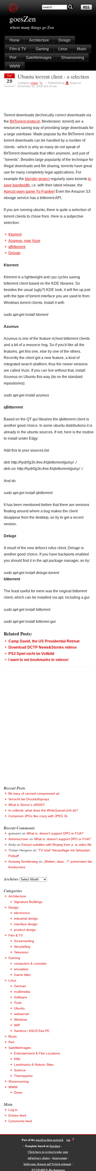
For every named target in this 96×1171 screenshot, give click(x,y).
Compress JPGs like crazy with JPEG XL (38, 816)
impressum (59, 1158)
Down (18, 1092)
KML (17, 1059)
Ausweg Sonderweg (23, 861)
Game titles (22, 975)
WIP (17, 1025)
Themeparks (23, 1076)
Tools (18, 1003)
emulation (21, 969)
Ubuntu (19, 1008)
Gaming (42, 49)
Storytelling (22, 946)
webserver (21, 1014)
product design (25, 930)
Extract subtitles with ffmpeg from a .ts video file (56, 844)
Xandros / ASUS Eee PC (32, 1031)
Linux (62, 49)
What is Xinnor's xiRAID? (26, 805)
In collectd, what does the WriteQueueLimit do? (43, 810)
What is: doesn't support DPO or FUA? (55, 833)
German (20, 986)
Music (82, 49)
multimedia (22, 991)
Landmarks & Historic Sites (34, 1064)
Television (21, 952)
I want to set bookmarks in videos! (38, 660)
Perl (13, 58)
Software (20, 997)
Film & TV (18, 49)
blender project (37, 179)
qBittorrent (16, 247)
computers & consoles (30, 963)
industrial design (26, 918)
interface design (26, 924)
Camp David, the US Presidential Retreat (43, 641)
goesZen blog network (49, 1140)
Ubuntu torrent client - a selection (53, 76)
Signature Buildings (28, 902)
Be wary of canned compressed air (34, 793)
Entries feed (17, 1115)
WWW (15, 66)
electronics (22, 913)
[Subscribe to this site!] (86, 8)
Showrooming (72, 58)
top (68, 1140)
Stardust (54, 1146)
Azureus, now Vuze (24, 241)
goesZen (22, 18)
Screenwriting (24, 941)
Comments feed (20, 1121)
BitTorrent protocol (25, 121)
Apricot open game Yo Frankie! (29, 191)
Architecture (39, 40)
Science (20, 1070)
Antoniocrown (18, 839)
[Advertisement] (48, 731)
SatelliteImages (38, 58)
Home (15, 40)
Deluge (14, 253)
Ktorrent (14, 234)
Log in (12, 1110)
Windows (20, 1019)
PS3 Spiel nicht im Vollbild (31, 654)
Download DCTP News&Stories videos (42, 647)
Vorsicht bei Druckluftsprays (28, 799)
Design (64, 40)
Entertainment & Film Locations (37, 1053)
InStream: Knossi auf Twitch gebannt (47, 1164)
